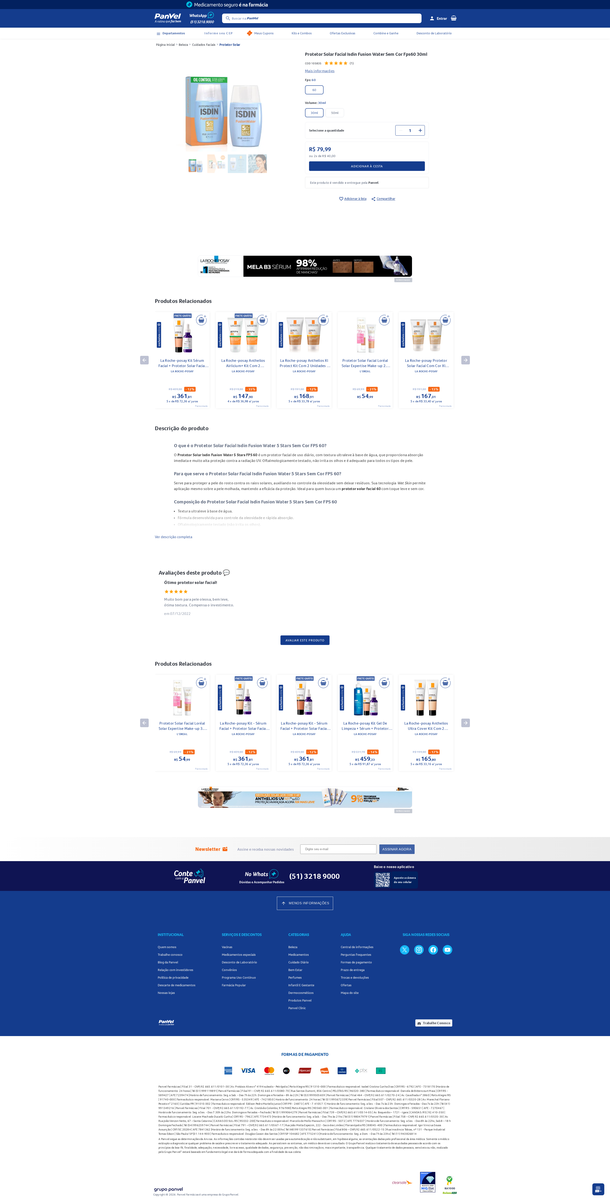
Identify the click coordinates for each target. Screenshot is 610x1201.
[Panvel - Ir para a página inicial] (167, 18)
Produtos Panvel (299, 1000)
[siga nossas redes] (404, 950)
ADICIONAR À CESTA (367, 166)
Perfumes (295, 977)
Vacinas (227, 947)
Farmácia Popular (234, 985)
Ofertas (346, 985)
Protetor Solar (229, 44)
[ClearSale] (402, 1182)
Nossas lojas (166, 993)
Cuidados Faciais (204, 44)
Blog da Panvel (168, 962)
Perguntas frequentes (356, 954)
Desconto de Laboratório (434, 33)
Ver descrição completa (173, 536)
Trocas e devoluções (355, 977)
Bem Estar (295, 970)
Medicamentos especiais (239, 954)
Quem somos (167, 947)
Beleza (183, 44)
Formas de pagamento (356, 962)
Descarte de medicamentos (176, 985)
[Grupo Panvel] (168, 1188)
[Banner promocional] (305, 4)
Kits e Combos (302, 33)
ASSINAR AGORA (396, 849)
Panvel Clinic (297, 1008)
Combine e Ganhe (385, 33)
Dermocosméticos (301, 993)
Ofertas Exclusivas (342, 33)
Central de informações (357, 947)
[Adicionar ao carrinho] (201, 320)
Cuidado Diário (298, 962)
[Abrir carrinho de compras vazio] (454, 18)
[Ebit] (427, 1182)
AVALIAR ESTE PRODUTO (305, 640)
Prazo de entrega (353, 970)
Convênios (229, 970)
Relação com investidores (175, 970)
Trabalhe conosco (170, 954)
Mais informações (320, 70)
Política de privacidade (173, 977)
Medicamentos (298, 954)
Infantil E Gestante (301, 985)
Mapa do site (350, 993)
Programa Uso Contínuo (239, 977)
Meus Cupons (264, 33)
